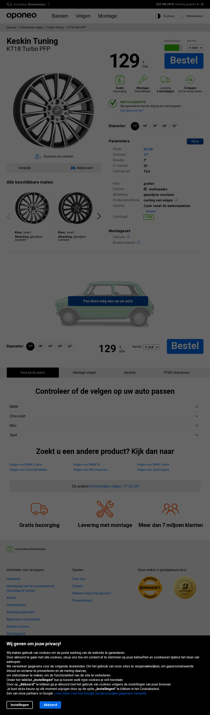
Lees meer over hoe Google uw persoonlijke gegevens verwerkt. (100, 693)
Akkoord (50, 705)
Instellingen (20, 705)
